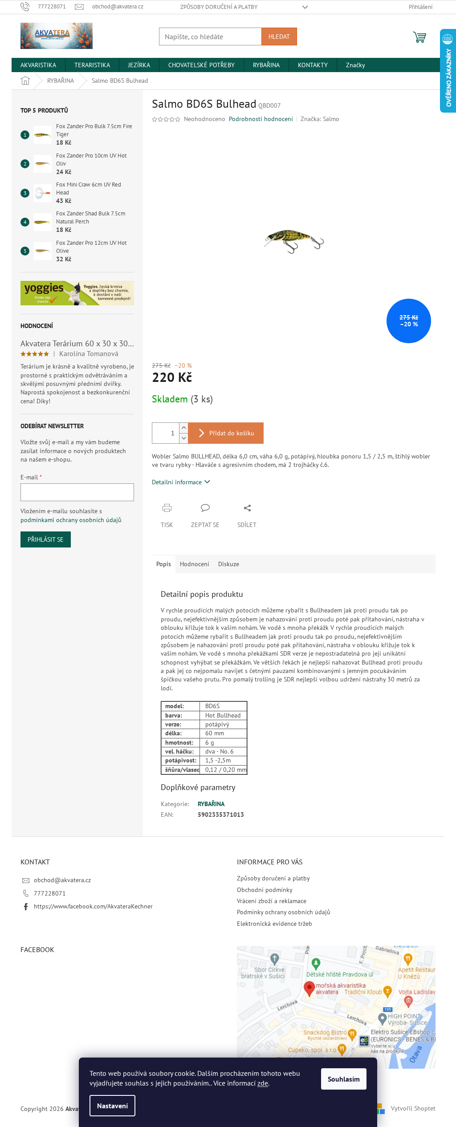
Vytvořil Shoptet (413, 1108)
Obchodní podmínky (265, 890)
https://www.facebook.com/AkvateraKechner (93, 906)
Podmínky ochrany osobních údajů (283, 912)
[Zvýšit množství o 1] (183, 428)
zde (262, 1082)
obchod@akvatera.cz (62, 880)
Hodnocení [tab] (194, 564)
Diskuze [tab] (228, 564)
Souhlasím (344, 1078)
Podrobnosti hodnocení (261, 119)
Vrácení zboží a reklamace (271, 901)
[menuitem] (38, 65)
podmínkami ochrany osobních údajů (71, 520)
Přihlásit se (46, 539)
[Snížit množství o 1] (183, 438)
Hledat (279, 36)
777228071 (50, 893)
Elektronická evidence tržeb (274, 924)
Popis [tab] (163, 564)
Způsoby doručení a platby (218, 7)
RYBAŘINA (211, 804)
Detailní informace (177, 482)
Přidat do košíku (231, 433)
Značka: (320, 119)
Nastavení (112, 1105)
